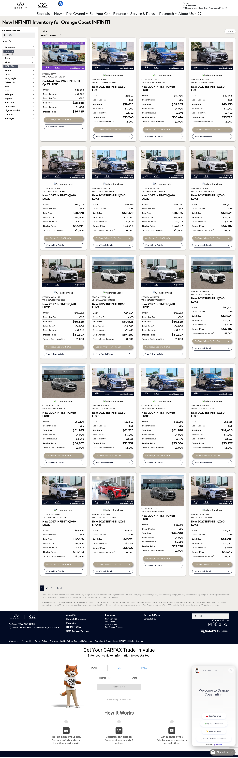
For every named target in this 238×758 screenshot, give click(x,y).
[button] (60, 3)
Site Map (54, 641)
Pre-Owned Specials (114, 627)
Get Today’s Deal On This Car (58, 120)
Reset (6, 41)
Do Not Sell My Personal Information (76, 641)
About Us (71, 615)
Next (58, 588)
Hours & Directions (76, 619)
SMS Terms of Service (77, 631)
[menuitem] (19, 51)
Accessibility (27, 641)
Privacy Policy (41, 641)
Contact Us (14, 641)
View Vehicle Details (55, 127)
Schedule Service (151, 619)
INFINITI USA (73, 627)
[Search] (5, 35)
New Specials (111, 624)
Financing (71, 623)
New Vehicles (111, 619)
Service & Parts (152, 615)
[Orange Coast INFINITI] (32, 5)
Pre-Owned (110, 622)
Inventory (110, 615)
